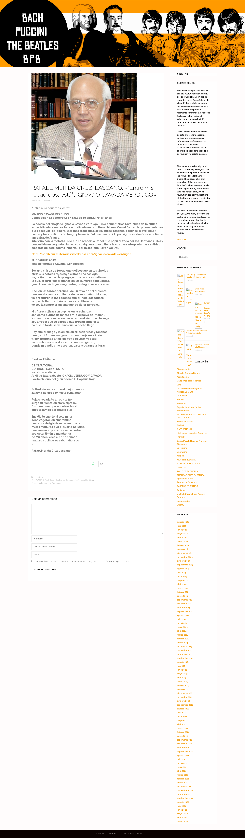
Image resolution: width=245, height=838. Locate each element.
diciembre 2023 (184, 646)
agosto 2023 (183, 662)
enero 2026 (182, 549)
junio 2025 (182, 576)
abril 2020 (182, 818)
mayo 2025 (182, 580)
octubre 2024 (183, 607)
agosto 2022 (183, 709)
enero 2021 (182, 782)
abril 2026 (182, 537)
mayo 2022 (182, 720)
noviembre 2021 (184, 744)
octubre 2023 (183, 654)
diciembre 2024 (184, 600)
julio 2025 (181, 572)
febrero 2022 (183, 732)
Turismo (181, 490)
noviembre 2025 (185, 557)
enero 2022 (182, 736)
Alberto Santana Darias (188, 373)
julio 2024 (181, 619)
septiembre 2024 (185, 611)
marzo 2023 (182, 681)
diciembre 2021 (184, 740)
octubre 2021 (183, 748)
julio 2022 (181, 712)
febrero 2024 (183, 639)
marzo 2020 (182, 821)
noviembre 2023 (184, 650)
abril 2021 (181, 771)
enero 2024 (182, 642)
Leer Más (181, 239)
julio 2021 (181, 759)
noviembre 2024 (185, 604)
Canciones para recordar (189, 381)
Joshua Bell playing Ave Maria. (47, 483)
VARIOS (180, 505)
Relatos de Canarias (187, 482)
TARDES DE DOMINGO (187, 486)
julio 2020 (181, 806)
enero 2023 (182, 689)
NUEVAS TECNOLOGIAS (188, 463)
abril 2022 (181, 724)
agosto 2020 (183, 802)
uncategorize (183, 501)
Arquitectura (183, 377)
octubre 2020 (183, 794)
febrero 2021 (183, 779)
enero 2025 (182, 596)
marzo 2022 (182, 728)
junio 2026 (182, 530)
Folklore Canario (185, 421)
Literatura (38, 477)
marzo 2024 (182, 635)
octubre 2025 (183, 561)
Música (180, 456)
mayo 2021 (182, 767)
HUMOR (180, 437)
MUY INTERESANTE (186, 460)
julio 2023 (181, 666)
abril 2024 (182, 631)
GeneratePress (142, 834)
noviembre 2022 (185, 697)
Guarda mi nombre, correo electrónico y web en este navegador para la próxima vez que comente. (82, 561)
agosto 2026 (183, 522)
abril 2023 (181, 678)
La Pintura (182, 448)
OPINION (181, 467)
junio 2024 (182, 623)
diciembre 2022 (184, 693)
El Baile (180, 399)
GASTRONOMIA (184, 429)
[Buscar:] (193, 257)
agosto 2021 (183, 755)
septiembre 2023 (185, 658)
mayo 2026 (182, 533)
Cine (179, 385)
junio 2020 (182, 810)
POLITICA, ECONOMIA (187, 471)
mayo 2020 (182, 814)
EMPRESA (181, 403)
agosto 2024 (183, 615)
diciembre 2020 (184, 786)
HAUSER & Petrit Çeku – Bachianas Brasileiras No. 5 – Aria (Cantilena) (64, 480)
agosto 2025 (183, 569)
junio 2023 (182, 670)
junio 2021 (182, 763)
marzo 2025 (182, 588)
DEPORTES (182, 396)
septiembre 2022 (185, 705)
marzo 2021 (182, 775)
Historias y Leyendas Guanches (192, 433)
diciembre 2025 (184, 553)
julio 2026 (181, 526)
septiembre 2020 (185, 798)
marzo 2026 (182, 541)
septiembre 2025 (185, 565)
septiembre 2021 (185, 751)
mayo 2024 (182, 627)
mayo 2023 (182, 674)
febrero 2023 (183, 685)
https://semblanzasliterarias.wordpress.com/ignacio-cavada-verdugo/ (81, 254)
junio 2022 (182, 716)
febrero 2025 (183, 592)
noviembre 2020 (185, 790)
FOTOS (180, 425)
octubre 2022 (183, 701)
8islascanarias (184, 369)
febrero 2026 (183, 545)
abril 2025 (181, 584)
